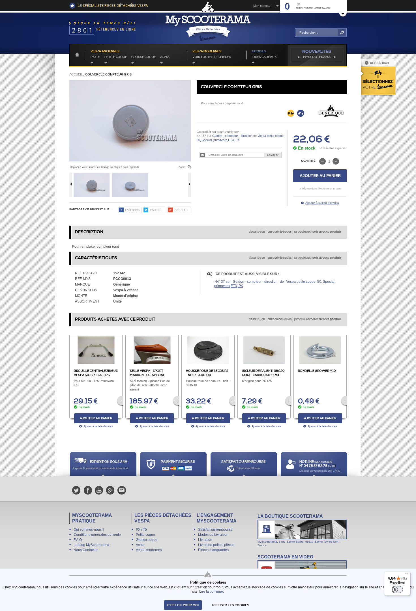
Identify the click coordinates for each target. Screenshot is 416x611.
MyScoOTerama (317, 57)
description (257, 232)
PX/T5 (95, 57)
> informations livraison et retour (320, 188)
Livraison (205, 540)
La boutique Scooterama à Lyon (302, 530)
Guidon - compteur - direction (232, 135)
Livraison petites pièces (216, 545)
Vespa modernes (149, 550)
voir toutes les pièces (211, 57)
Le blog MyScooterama (91, 545)
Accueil (76, 74)
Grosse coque (143, 57)
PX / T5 (141, 530)
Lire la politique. (211, 591)
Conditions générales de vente (97, 535)
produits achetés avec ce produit (317, 232)
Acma (165, 57)
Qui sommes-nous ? (89, 530)
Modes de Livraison (213, 535)
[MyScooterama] (208, 28)
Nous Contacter (86, 550)
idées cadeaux (264, 57)
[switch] (397, 589)
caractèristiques (279, 232)
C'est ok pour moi (183, 605)
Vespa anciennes (105, 51)
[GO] (342, 32)
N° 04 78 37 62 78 (313, 466)
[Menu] (407, 574)
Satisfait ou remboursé (215, 530)
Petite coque (115, 57)
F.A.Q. (78, 540)
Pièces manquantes (213, 550)
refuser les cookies (230, 605)
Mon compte (261, 5)
